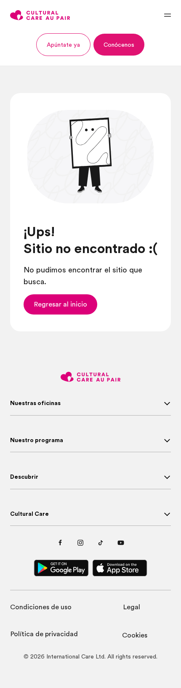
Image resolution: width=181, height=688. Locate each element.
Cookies (134, 635)
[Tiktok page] (100, 542)
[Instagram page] (80, 542)
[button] (63, 45)
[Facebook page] (60, 542)
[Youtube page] (120, 542)
